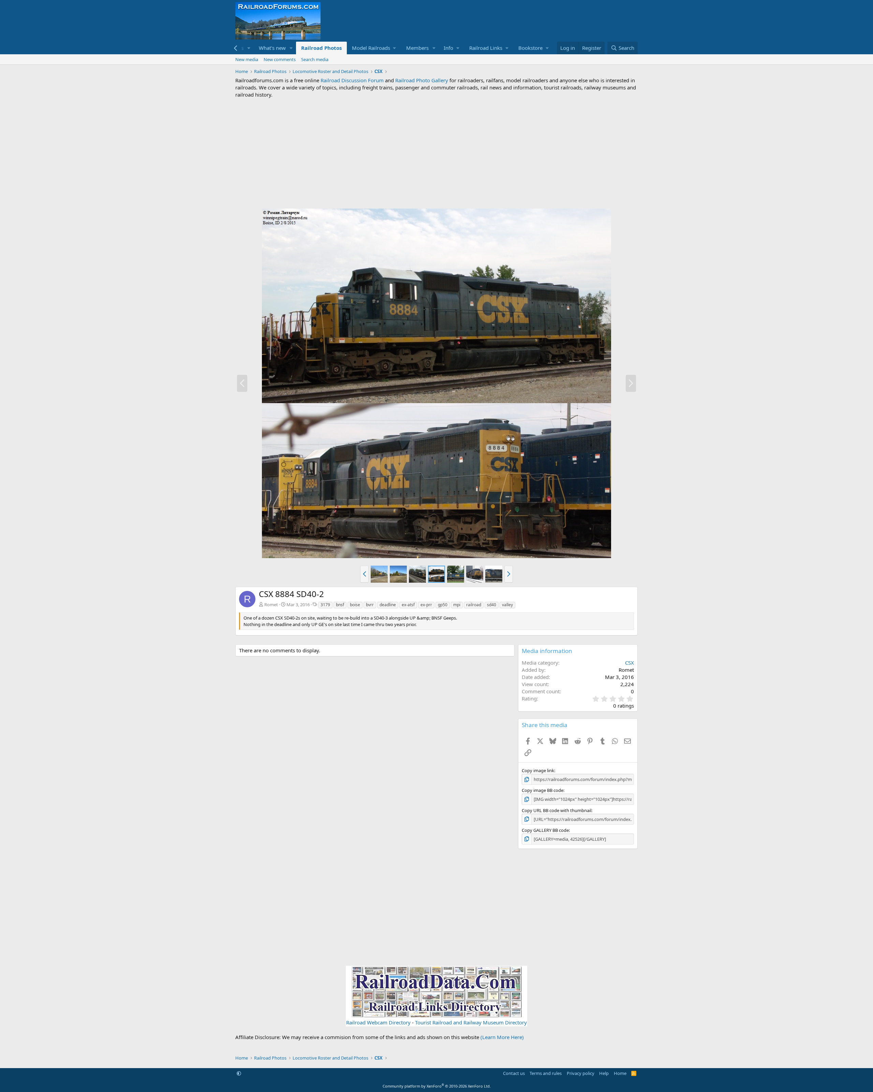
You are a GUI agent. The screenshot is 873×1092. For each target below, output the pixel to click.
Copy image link (538, 770)
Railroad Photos (321, 47)
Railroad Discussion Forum (352, 80)
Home (620, 1073)
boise (355, 605)
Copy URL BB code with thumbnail (556, 810)
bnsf (340, 605)
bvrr (370, 605)
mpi (456, 605)
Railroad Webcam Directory (378, 1022)
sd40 (491, 605)
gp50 (442, 605)
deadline (388, 605)
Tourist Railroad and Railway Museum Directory (471, 1022)
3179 (325, 605)
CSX (629, 662)
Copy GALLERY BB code (545, 830)
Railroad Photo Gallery (421, 80)
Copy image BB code (542, 790)
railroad (473, 605)
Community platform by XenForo (437, 1086)
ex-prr (426, 605)
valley (507, 605)
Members (417, 47)
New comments (280, 59)
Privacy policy (580, 1073)
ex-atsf (408, 605)
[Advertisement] (436, 153)
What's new (272, 47)
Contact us (514, 1073)
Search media (314, 59)
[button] (249, 48)
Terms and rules (546, 1073)
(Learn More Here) (502, 1037)
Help (604, 1073)
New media (246, 59)
